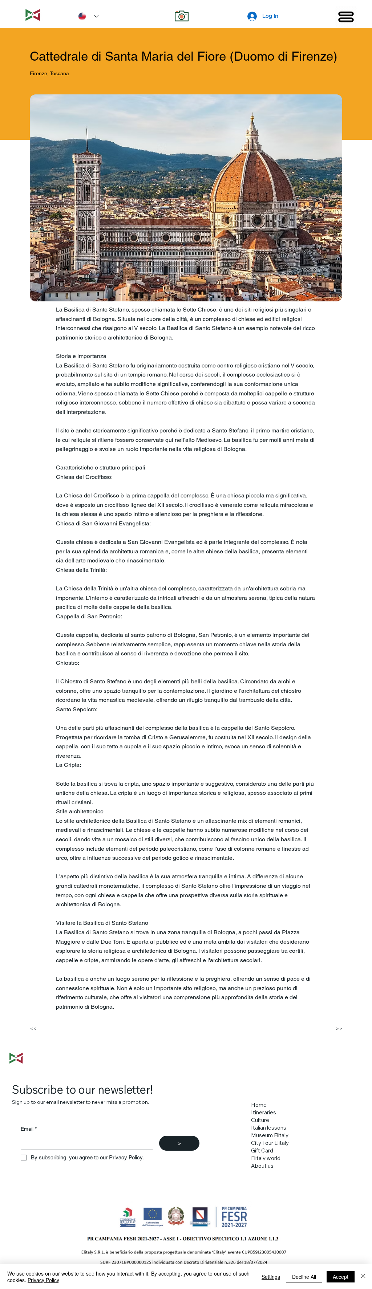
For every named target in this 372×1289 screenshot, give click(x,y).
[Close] (363, 1276)
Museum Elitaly (269, 1135)
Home (259, 1104)
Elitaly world (265, 1158)
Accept (340, 1276)
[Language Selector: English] (86, 16)
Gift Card (262, 1150)
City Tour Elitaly (270, 1142)
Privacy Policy (43, 1280)
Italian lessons (268, 1127)
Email (29, 1129)
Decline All (304, 1276)
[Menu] (346, 17)
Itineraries (263, 1112)
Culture (260, 1120)
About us (262, 1165)
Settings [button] (271, 1276)
